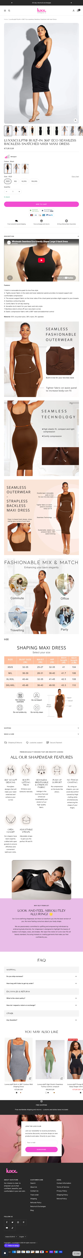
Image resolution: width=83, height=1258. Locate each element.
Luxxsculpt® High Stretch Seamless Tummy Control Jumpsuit (50, 1085)
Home (6, 19)
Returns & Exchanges (38, 1206)
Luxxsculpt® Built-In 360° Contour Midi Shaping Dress (19, 1085)
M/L (15, 181)
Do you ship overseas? (14, 976)
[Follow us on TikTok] (12, 1228)
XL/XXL (24, 181)
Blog (32, 1210)
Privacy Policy (62, 1191)
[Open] (5, 1253)
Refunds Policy (35, 1202)
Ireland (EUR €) (10, 1236)
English (21, 1236)
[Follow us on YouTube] (7, 1228)
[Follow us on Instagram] (18, 1222)
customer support (36, 742)
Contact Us (34, 1191)
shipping (7, 728)
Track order (34, 1195)
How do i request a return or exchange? (20, 1005)
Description (9, 236)
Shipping (33, 1199)
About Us (33, 1187)
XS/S (8, 181)
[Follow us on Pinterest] (23, 1222)
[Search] (9, 11)
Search (33, 1183)
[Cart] (78, 11)
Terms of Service (63, 1187)
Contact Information (64, 1183)
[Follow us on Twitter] (12, 1222)
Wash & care (9, 734)
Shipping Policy (62, 1195)
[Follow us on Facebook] (7, 1222)
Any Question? (11, 1020)
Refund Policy (62, 1199)
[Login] (73, 10)
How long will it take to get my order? (20, 983)
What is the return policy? (15, 998)
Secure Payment (56, 742)
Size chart (75, 176)
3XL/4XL (34, 181)
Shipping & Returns (15, 742)
